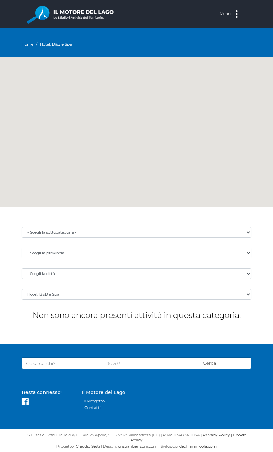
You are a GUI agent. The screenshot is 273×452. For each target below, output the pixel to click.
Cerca (210, 363)
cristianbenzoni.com (137, 446)
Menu (226, 13)
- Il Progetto (93, 400)
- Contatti (91, 407)
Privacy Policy (216, 434)
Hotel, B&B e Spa (56, 44)
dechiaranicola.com (198, 446)
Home (27, 44)
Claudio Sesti (88, 446)
